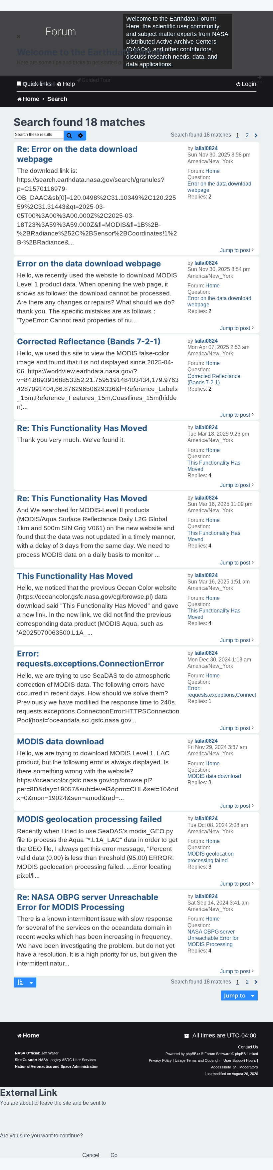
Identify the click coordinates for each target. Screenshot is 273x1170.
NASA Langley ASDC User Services (67, 1060)
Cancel (90, 1155)
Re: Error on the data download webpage (77, 154)
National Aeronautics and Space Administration (57, 1066)
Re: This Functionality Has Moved (82, 428)
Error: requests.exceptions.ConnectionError (90, 658)
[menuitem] (187, 1035)
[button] (247, 135)
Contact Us (248, 1047)
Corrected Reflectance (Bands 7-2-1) (213, 379)
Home (212, 171)
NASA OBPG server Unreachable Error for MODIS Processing (212, 938)
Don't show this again (38, 84)
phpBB (191, 1054)
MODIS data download (214, 776)
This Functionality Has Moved (213, 466)
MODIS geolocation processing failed (210, 857)
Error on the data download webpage (219, 187)
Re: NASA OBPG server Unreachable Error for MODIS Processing (87, 902)
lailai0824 (206, 148)
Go (114, 1155)
